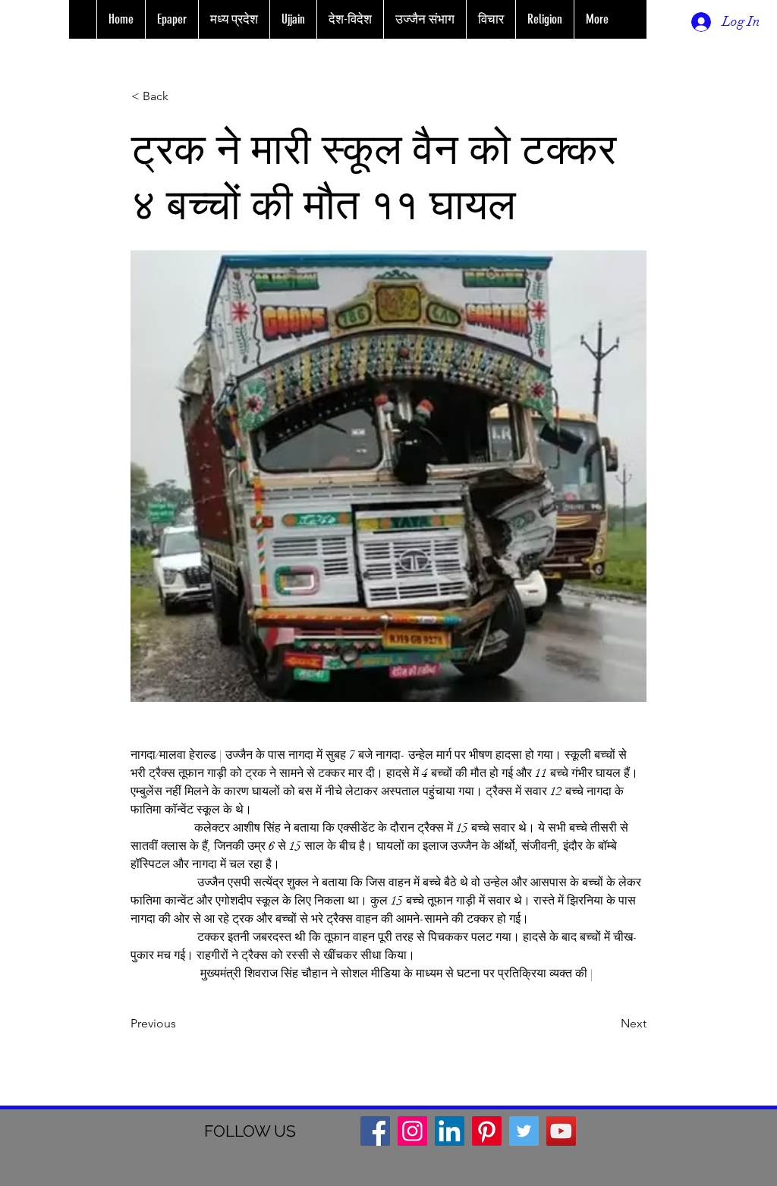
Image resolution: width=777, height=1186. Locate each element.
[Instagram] (412, 1131)
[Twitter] (524, 1131)
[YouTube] (561, 1131)
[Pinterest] (487, 1131)
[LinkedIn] (449, 1131)
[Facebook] (375, 1131)
